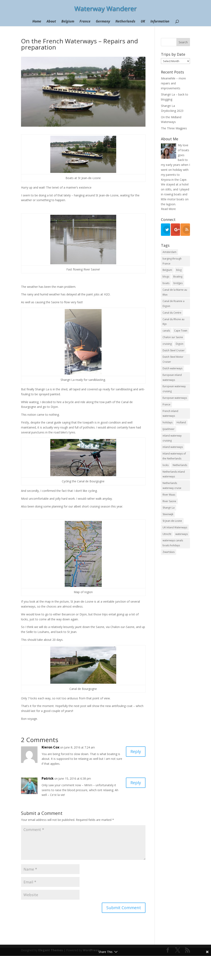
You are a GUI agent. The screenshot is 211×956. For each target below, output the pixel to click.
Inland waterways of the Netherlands (174, 456)
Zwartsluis (169, 552)
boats (166, 283)
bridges (178, 283)
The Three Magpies (174, 128)
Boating (177, 276)
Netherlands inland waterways (174, 474)
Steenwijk (168, 514)
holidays (167, 422)
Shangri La (169, 507)
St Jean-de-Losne (172, 521)
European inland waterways (172, 377)
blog (179, 270)
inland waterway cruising (172, 438)
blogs (166, 276)
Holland (181, 422)
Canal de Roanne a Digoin (173, 303)
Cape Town (180, 330)
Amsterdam (169, 252)
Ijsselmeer (169, 429)
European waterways (175, 398)
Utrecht (167, 534)
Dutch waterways (172, 368)
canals (166, 330)
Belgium (67, 22)
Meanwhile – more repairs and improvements (173, 83)
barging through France (172, 261)
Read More (168, 209)
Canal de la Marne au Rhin (175, 292)
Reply (135, 751)
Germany (103, 22)
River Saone (169, 501)
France (85, 22)
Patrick (48, 778)
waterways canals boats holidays (173, 543)
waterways (181, 534)
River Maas (169, 494)
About (51, 22)
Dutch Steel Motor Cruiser (173, 359)
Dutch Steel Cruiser (174, 350)
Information (159, 22)
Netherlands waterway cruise (172, 485)
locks (166, 465)
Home (36, 22)
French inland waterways (170, 413)
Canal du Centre (172, 312)
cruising (167, 344)
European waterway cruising (174, 389)
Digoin (179, 344)
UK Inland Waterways (175, 527)
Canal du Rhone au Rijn (173, 321)
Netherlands (125, 22)
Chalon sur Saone (173, 337)
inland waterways (173, 447)
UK (143, 22)
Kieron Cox (50, 747)
